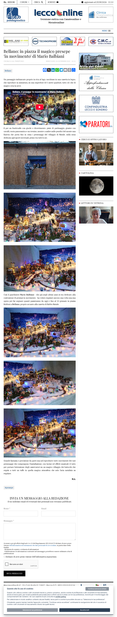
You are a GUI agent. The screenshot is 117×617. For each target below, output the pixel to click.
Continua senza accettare (97, 589)
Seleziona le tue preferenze (32, 610)
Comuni (24, 2)
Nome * (7, 508)
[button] (106, 31)
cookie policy (60, 597)
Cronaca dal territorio (14, 61)
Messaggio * (9, 521)
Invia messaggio (15, 573)
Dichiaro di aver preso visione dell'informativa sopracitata (31, 557)
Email (43, 508)
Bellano (8, 71)
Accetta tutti (84, 610)
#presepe (9, 487)
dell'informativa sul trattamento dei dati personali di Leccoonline (32, 545)
